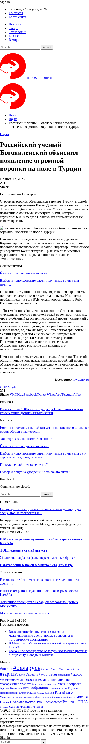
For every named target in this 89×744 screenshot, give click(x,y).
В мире (14, 40)
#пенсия (63, 679)
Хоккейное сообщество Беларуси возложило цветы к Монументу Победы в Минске (48, 653)
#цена (61, 684)
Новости (15, 24)
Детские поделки (9, 693)
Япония (38, 706)
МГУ (69, 692)
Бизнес (14, 36)
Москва (82, 697)
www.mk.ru (81, 379)
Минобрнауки (67, 697)
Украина (13, 706)
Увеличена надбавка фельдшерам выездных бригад (37, 558)
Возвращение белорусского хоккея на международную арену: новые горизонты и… (40, 511)
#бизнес (45, 668)
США (82, 701)
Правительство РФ (26, 702)
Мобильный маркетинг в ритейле (25, 613)
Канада (49, 692)
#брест (54, 669)
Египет (22, 692)
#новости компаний (38, 679)
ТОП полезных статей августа (23, 550)
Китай (60, 692)
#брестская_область (69, 669)
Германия (74, 688)
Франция (26, 706)
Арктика (4, 688)
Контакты (16, 13)
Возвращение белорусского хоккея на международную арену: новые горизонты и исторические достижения (41, 635)
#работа (25, 684)
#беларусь (26, 667)
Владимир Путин (58, 688)
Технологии (17, 32)
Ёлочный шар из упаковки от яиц (24, 273)
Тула (13, 387)
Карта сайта (17, 17)
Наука (4, 134)
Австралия (73, 684)
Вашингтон (16, 688)
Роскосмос (52, 702)
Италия (40, 693)
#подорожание (9, 684)
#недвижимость (9, 679)
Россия (69, 701)
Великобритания (36, 688)
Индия (31, 692)
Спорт (13, 28)
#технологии (50, 684)
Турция (4, 707)
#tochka (6, 669)
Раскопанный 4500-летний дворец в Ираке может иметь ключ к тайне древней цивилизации (41, 411)
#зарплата (10, 674)
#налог (77, 674)
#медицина (64, 674)
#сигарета (37, 684)
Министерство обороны (47, 697)
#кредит (32, 674)
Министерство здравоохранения (17, 697)
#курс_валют (48, 674)
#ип (23, 674)
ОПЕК (5, 387)
